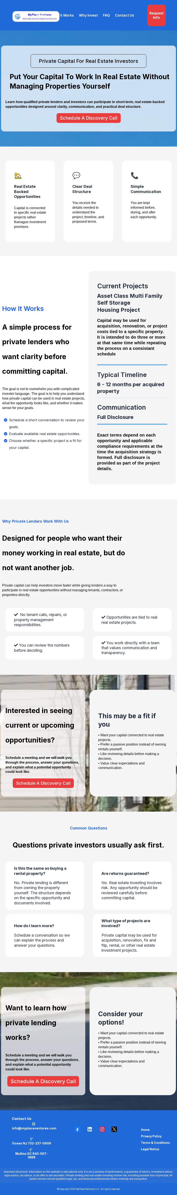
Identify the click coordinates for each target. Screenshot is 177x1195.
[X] (114, 1129)
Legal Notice (150, 1149)
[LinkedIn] (90, 1129)
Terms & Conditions (155, 1142)
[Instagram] (102, 1129)
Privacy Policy (151, 1136)
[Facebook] (77, 1129)
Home (145, 1130)
